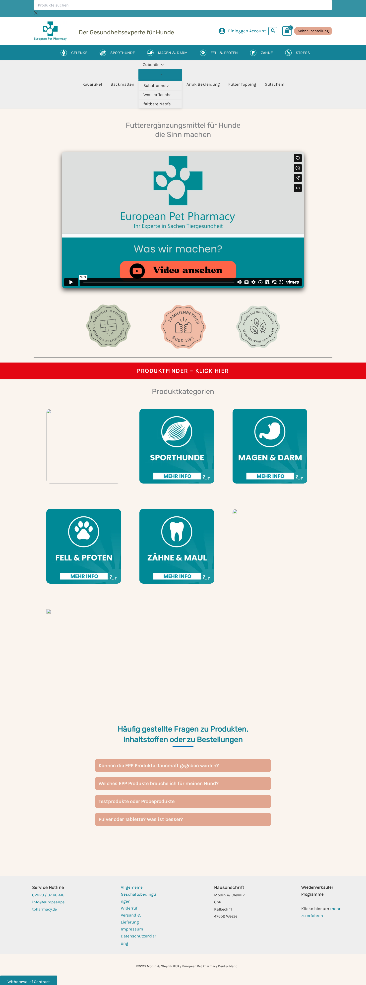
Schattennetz (156, 85)
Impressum (132, 928)
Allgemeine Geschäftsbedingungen (138, 894)
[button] (273, 31)
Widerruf (129, 908)
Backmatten (122, 84)
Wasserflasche (157, 94)
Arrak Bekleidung (203, 84)
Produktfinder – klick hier (183, 370)
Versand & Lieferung (131, 918)
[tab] (183, 765)
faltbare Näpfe (157, 103)
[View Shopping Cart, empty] (287, 31)
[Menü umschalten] (160, 74)
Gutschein (274, 84)
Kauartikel (92, 84)
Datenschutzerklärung (138, 939)
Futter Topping (242, 84)
